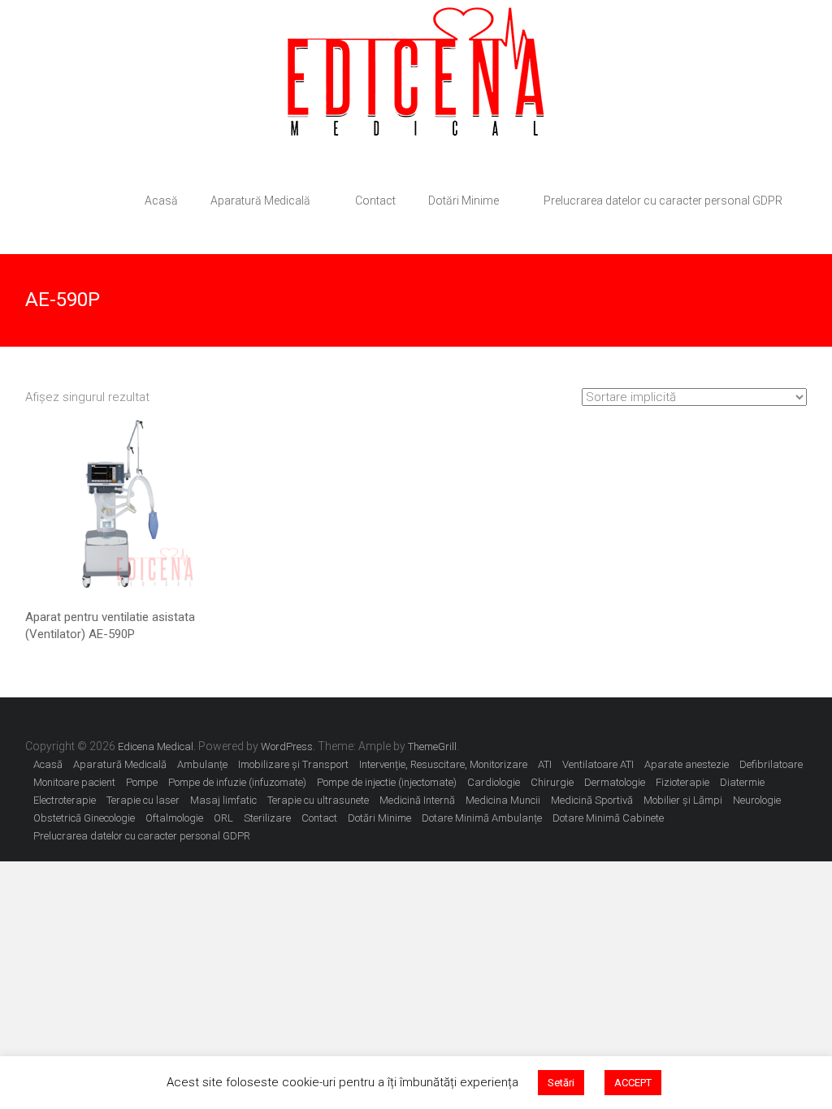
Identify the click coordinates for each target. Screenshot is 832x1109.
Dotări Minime (463, 200)
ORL (223, 818)
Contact (375, 200)
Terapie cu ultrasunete (318, 800)
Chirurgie (552, 782)
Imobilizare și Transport (293, 764)
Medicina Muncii (503, 800)
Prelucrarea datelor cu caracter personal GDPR (663, 200)
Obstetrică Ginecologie (84, 818)
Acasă (161, 200)
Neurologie (757, 800)
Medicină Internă (417, 800)
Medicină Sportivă (592, 800)
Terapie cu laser (143, 800)
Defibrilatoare (771, 764)
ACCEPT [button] (633, 1083)
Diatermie (742, 782)
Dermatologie (614, 782)
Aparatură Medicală (260, 200)
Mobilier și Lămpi (683, 800)
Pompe (142, 782)
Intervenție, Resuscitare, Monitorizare (443, 764)
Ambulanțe (202, 764)
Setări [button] (561, 1083)
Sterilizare (267, 818)
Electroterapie (64, 800)
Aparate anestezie (686, 764)
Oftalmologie (174, 818)
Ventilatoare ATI (598, 764)
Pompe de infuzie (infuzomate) (237, 782)
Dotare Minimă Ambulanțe (482, 818)
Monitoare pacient (74, 782)
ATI (545, 764)
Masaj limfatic (223, 800)
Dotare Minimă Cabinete (608, 818)
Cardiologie (493, 782)
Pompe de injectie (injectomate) (387, 782)
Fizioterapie (682, 782)
